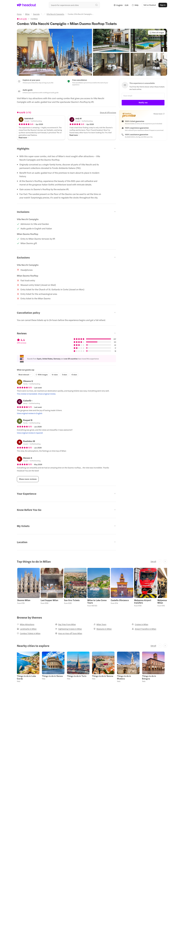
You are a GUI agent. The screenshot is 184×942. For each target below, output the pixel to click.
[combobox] (74, 5)
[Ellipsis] (43, 15)
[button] (54, 52)
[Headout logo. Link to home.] (26, 5)
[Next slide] (165, 561)
